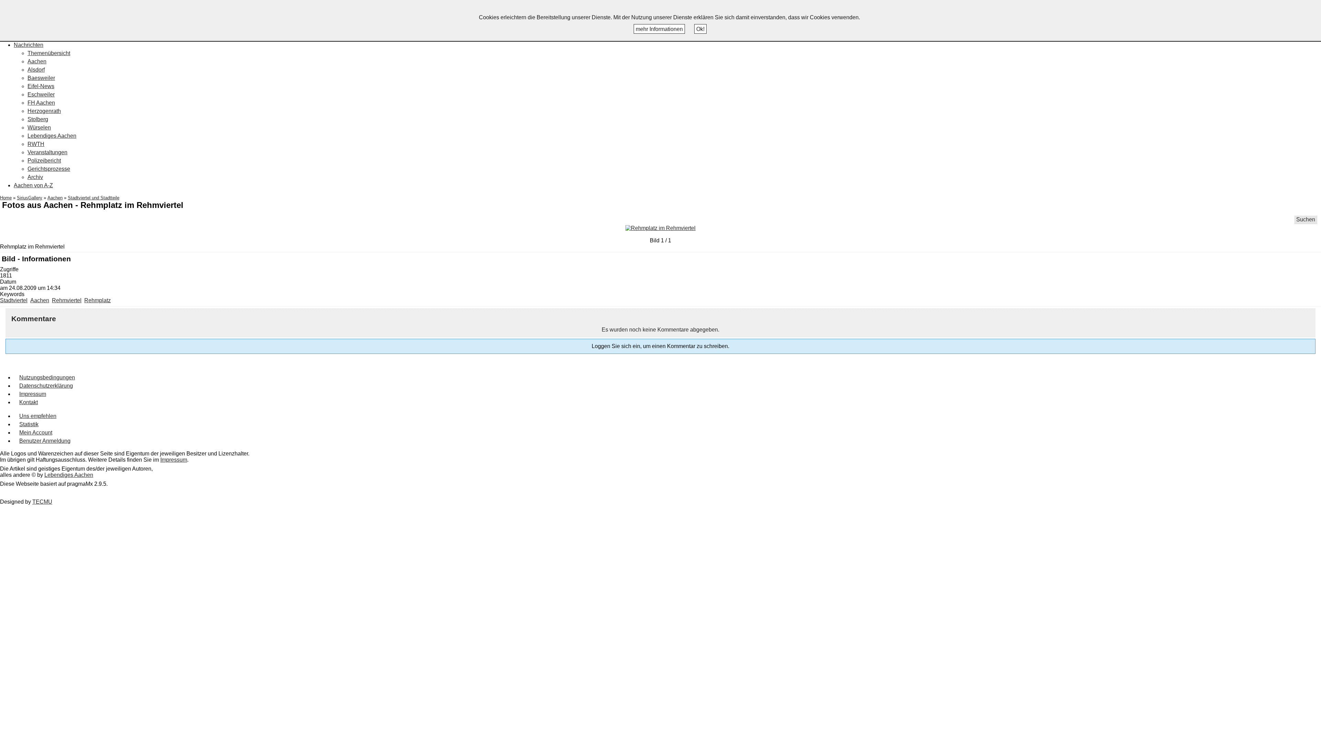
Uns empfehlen (37, 416)
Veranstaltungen (47, 152)
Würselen (39, 127)
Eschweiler (41, 94)
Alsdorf (36, 70)
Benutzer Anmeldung (45, 441)
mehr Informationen (659, 29)
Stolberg (38, 119)
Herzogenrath (44, 111)
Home (6, 197)
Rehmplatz (97, 300)
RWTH (36, 144)
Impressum (32, 394)
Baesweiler (41, 78)
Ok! (700, 29)
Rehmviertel (67, 300)
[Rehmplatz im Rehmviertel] (660, 228)
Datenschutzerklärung (46, 386)
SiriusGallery (29, 197)
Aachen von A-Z (33, 185)
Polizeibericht (44, 161)
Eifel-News (41, 86)
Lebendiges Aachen (52, 136)
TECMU (42, 502)
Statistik (29, 424)
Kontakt (28, 402)
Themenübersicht (49, 53)
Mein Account (35, 433)
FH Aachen (41, 103)
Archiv (35, 177)
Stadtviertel (14, 300)
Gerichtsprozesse (49, 169)
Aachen (37, 61)
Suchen (1305, 219)
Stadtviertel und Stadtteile (93, 197)
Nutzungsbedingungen (47, 377)
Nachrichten (28, 45)
